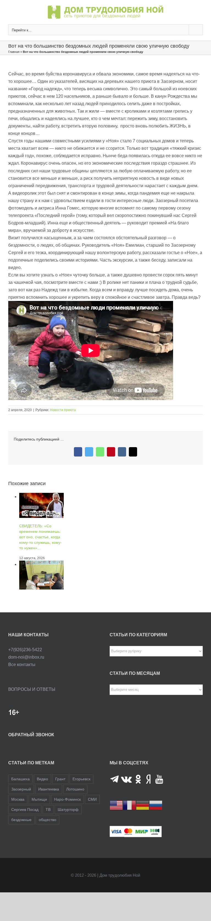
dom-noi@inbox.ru (26, 657)
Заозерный (21, 789)
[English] (116, 805)
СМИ (92, 799)
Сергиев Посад (24, 809)
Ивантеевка (48, 789)
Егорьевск (81, 779)
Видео (42, 779)
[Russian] (155, 805)
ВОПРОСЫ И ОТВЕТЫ (31, 689)
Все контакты (21, 664)
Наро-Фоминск (67, 799)
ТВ (48, 809)
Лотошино (75, 789)
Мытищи (39, 799)
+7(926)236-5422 (25, 649)
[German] (142, 805)
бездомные (21, 819)
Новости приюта (63, 410)
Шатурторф (68, 809)
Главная (14, 51)
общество (47, 819)
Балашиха (20, 779)
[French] (129, 805)
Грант (60, 779)
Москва (17, 799)
